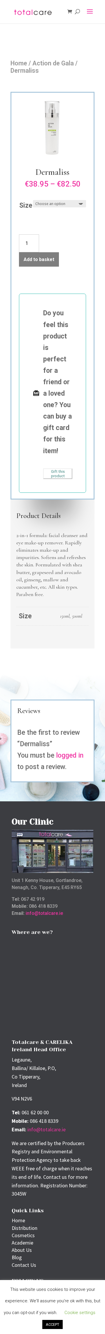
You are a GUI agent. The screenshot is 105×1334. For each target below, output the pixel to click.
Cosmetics (23, 1235)
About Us (22, 1250)
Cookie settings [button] (79, 1312)
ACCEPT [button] (52, 1324)
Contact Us (24, 1265)
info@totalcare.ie (44, 913)
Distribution (24, 1228)
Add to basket (39, 259)
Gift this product (58, 473)
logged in (69, 755)
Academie (22, 1242)
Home (18, 63)
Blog (17, 1257)
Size (25, 205)
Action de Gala (53, 63)
